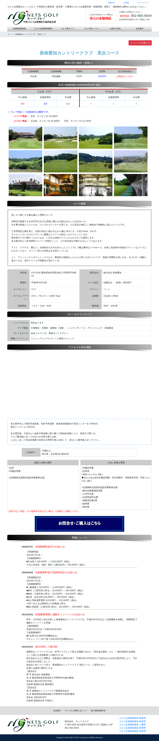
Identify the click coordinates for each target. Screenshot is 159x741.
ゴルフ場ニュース (91, 28)
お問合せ (111, 3)
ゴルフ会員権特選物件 (43, 28)
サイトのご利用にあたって (76, 711)
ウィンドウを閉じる (140, 43)
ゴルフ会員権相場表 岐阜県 (132, 721)
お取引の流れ (115, 28)
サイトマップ (142, 3)
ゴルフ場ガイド (67, 28)
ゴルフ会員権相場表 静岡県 (132, 728)
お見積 (126, 3)
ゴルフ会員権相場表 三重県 (132, 724)
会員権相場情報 (19, 28)
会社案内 (139, 28)
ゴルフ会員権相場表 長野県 (132, 731)
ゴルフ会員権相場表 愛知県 (132, 718)
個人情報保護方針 (98, 711)
